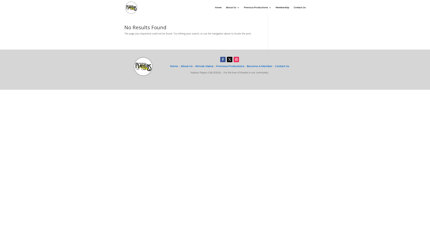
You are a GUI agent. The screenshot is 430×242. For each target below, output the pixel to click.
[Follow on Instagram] (236, 59)
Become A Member (259, 66)
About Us (231, 7)
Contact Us (300, 7)
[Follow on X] (229, 59)
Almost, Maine (204, 66)
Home (218, 7)
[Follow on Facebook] (223, 59)
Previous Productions (256, 7)
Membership (282, 7)
